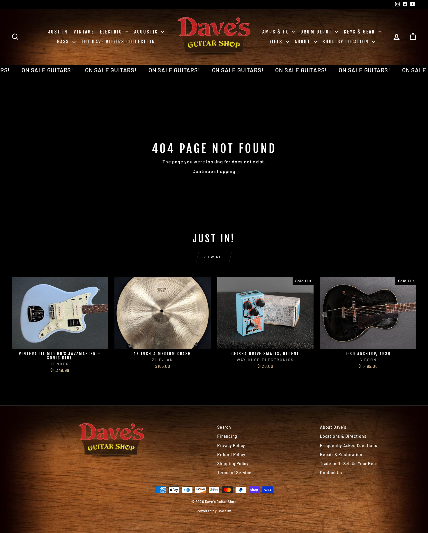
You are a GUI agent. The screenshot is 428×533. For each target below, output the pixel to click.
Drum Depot (317, 32)
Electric (112, 32)
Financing (227, 436)
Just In (58, 32)
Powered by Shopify (214, 511)
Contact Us (331, 472)
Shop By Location (347, 42)
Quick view (59, 342)
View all (214, 257)
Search (224, 427)
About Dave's (333, 427)
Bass (64, 42)
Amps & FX (276, 32)
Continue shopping (214, 171)
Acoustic (147, 32)
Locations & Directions (343, 436)
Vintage (84, 32)
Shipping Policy (233, 463)
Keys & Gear (360, 32)
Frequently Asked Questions (348, 445)
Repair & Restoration (341, 454)
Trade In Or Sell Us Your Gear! (349, 463)
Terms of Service (234, 472)
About (303, 42)
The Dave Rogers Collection (118, 42)
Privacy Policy (231, 445)
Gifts (276, 42)
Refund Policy (231, 454)
